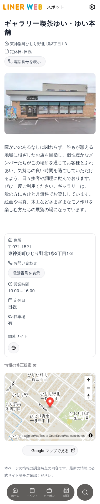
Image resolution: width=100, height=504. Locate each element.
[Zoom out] (88, 388)
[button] (50, 403)
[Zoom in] (88, 380)
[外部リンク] (13, 347)
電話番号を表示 (26, 273)
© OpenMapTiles (34, 436)
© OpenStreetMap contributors (65, 436)
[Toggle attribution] (90, 435)
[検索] (85, 492)
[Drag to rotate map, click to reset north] (88, 396)
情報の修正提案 (18, 365)
